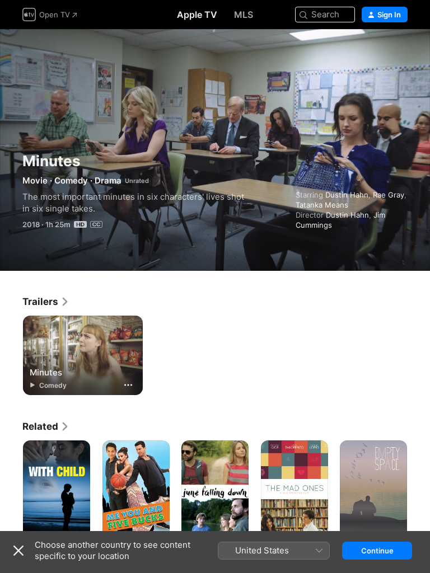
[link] (45, 301)
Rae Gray (388, 194)
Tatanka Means (322, 204)
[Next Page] (419, 491)
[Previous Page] (11, 491)
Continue (377, 550)
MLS (243, 14)
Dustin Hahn (346, 194)
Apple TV (197, 14)
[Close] (18, 551)
